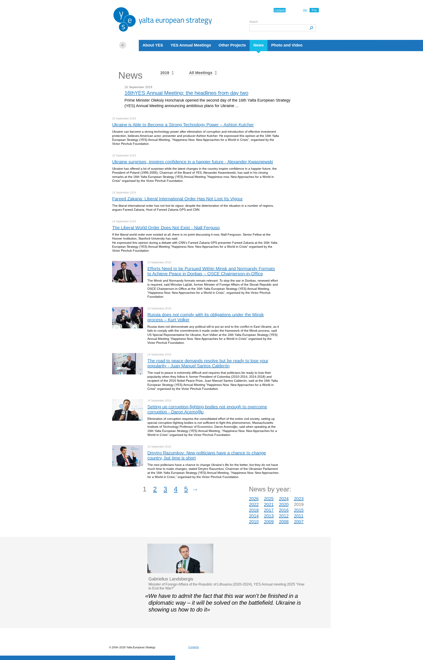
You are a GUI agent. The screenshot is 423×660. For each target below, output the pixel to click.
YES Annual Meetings (191, 45)
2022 (254, 504)
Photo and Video (286, 45)
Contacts (279, 10)
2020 (284, 504)
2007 (299, 521)
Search (253, 21)
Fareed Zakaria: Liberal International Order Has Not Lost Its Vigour (177, 198)
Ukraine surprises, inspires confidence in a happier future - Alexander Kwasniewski (192, 161)
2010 (254, 521)
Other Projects (232, 45)
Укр (305, 10)
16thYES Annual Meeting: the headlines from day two (186, 93)
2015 (299, 510)
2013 (269, 515)
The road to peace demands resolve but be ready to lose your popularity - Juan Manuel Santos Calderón (207, 363)
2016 (284, 510)
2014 (254, 515)
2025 (269, 498)
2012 (284, 515)
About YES (153, 45)
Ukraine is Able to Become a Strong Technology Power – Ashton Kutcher (183, 124)
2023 (299, 498)
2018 (254, 510)
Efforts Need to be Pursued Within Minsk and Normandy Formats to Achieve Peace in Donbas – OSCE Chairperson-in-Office (211, 271)
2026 (254, 498)
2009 (269, 521)
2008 (284, 521)
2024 (284, 498)
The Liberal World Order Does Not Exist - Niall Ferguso (166, 227)
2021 (269, 504)
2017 (269, 510)
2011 (298, 515)
